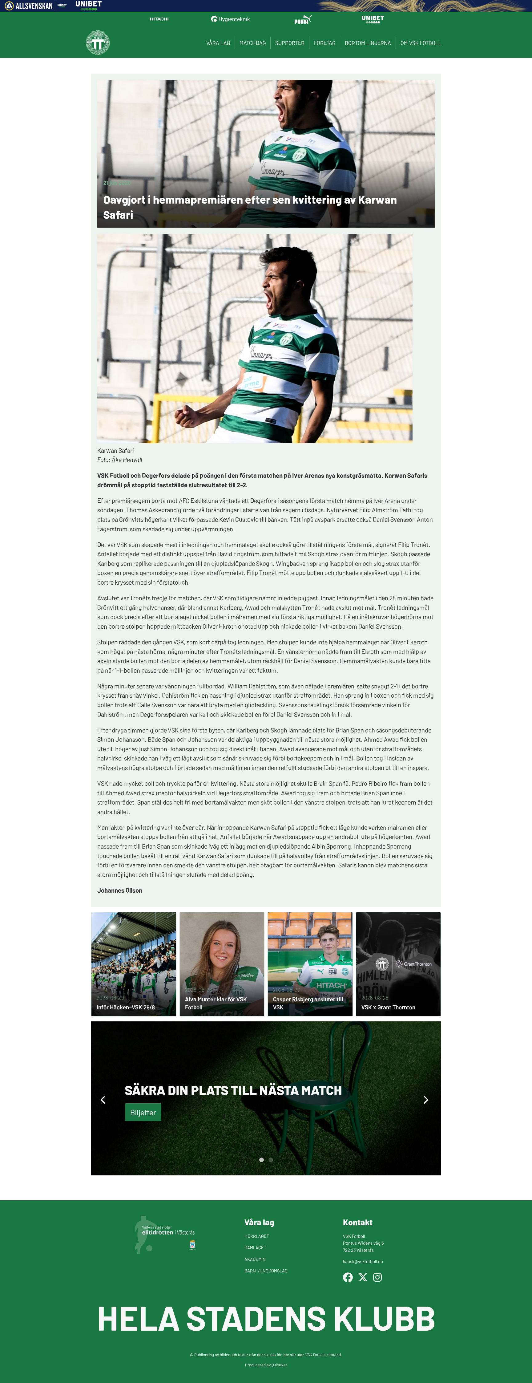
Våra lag (218, 43)
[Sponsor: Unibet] (89, 8)
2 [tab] (271, 1160)
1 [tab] (261, 1160)
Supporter (289, 43)
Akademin (255, 1259)
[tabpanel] (266, 1098)
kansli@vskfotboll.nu (363, 1261)
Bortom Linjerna (368, 43)
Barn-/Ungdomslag (266, 1270)
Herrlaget (256, 1236)
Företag (324, 43)
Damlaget (255, 1247)
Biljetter (143, 1112)
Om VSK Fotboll (421, 43)
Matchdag (253, 43)
